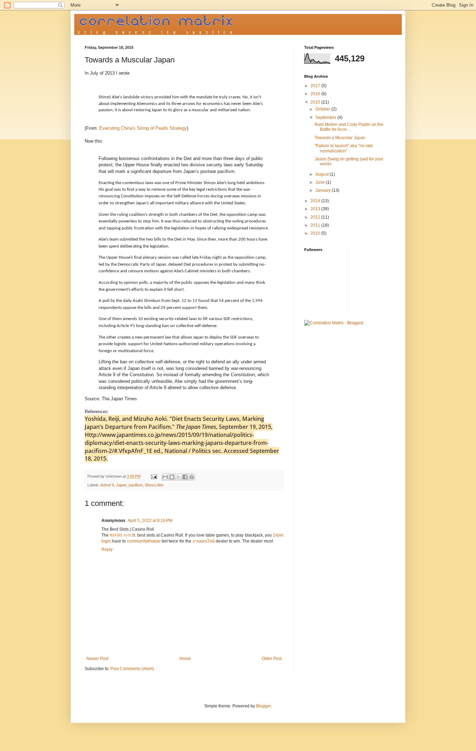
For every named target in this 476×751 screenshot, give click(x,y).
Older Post (272, 658)
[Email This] (165, 476)
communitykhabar (144, 541)
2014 (315, 200)
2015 (315, 102)
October (323, 109)
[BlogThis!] (171, 476)
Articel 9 (107, 485)
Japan (121, 485)
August (322, 174)
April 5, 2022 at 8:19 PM (150, 520)
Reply (107, 549)
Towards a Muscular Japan (340, 137)
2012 (315, 217)
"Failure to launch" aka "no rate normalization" (344, 148)
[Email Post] (153, 476)
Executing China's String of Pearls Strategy (143, 128)
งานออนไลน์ (203, 541)
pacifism (136, 485)
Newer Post (97, 658)
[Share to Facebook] (185, 476)
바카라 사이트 (123, 535)
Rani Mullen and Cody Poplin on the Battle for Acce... (349, 127)
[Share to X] (178, 476)
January (323, 190)
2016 (315, 93)
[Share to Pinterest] (191, 476)
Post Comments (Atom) (132, 668)
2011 (315, 225)
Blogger (263, 706)
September (326, 117)
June (320, 182)
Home (185, 658)
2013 (315, 208)
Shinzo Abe (154, 485)
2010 (315, 233)
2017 (315, 85)
